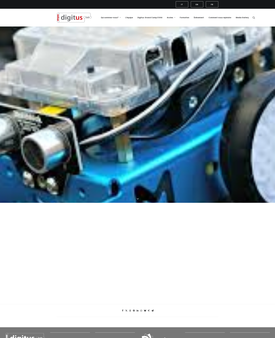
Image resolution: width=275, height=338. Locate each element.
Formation (184, 17)
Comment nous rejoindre (220, 17)
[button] (182, 4)
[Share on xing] (148, 310)
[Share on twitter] (126, 310)
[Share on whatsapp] (141, 310)
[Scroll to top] (269, 327)
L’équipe (129, 17)
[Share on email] (152, 310)
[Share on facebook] (122, 310)
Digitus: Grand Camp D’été (150, 17)
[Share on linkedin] (137, 310)
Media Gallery (242, 17)
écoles (170, 17)
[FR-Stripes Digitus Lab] (74, 18)
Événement (199, 17)
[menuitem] (182, 4)
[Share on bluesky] (145, 310)
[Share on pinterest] (133, 310)
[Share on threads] (130, 310)
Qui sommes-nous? (109, 17)
